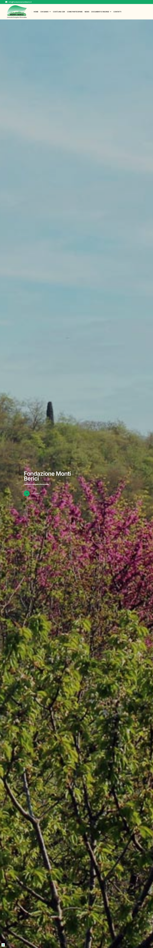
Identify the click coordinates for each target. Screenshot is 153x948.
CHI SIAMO (35, 493)
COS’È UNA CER (59, 12)
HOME (36, 12)
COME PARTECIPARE (75, 12)
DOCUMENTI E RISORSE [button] (100, 12)
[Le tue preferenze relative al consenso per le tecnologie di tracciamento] (3, 945)
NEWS (87, 12)
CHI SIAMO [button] (44, 12)
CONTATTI (117, 12)
